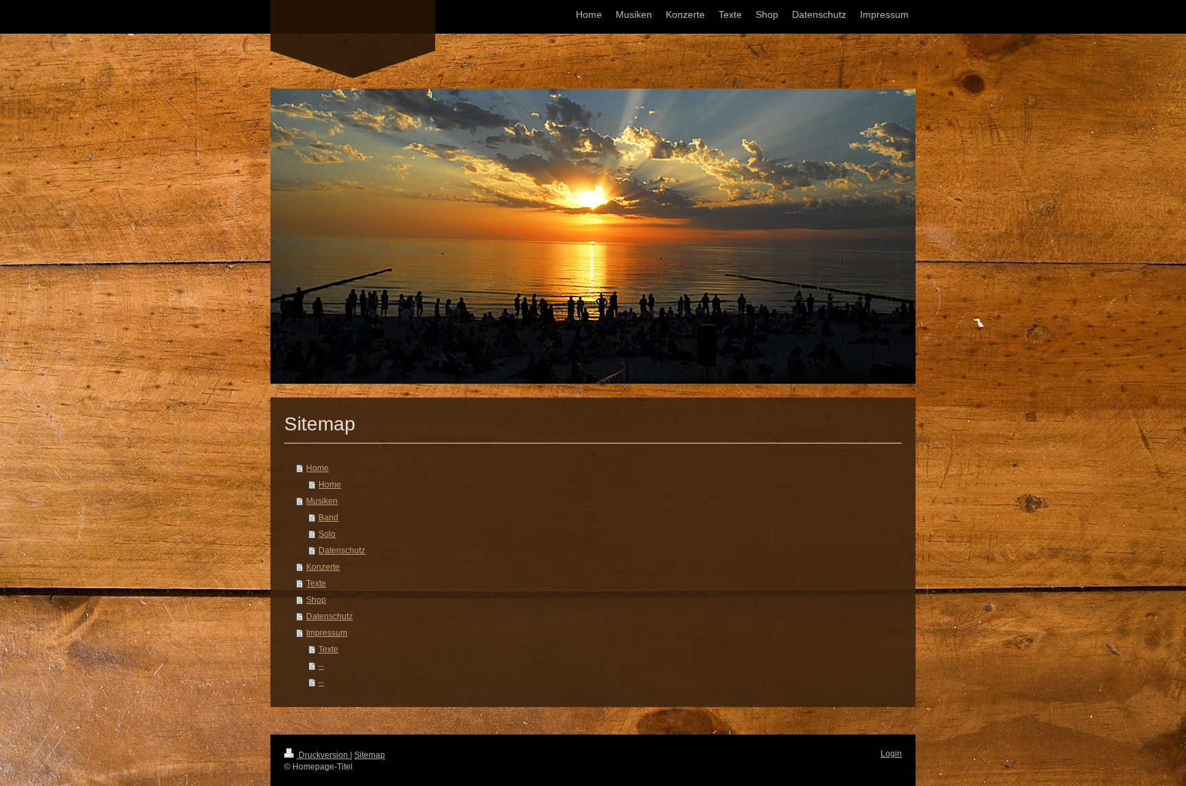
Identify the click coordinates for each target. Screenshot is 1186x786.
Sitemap (369, 755)
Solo (327, 534)
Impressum (326, 633)
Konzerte (323, 567)
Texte (316, 583)
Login (891, 754)
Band (328, 517)
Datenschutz (341, 550)
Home (317, 468)
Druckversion (323, 755)
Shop (316, 600)
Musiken (322, 501)
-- (321, 666)
